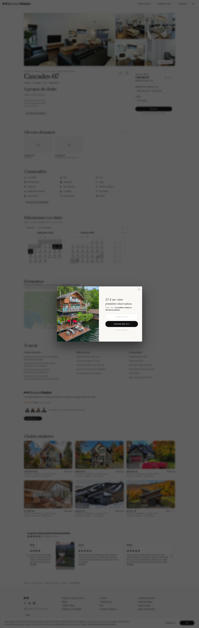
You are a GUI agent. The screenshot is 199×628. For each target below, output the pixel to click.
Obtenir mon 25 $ (121, 324)
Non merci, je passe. (121, 330)
